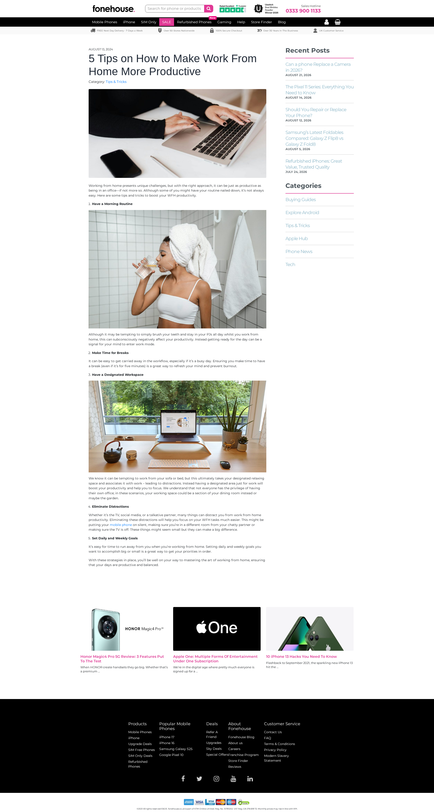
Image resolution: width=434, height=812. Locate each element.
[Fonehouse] (115, 8)
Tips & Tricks (116, 81)
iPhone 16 (167, 743)
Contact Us (273, 732)
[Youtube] (233, 779)
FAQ (267, 738)
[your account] (326, 22)
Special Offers (217, 755)
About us (235, 743)
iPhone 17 (166, 737)
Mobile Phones (104, 22)
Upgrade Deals (140, 744)
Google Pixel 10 (171, 755)
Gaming (224, 22)
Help (241, 22)
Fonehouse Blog (241, 737)
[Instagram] (216, 779)
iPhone (129, 22)
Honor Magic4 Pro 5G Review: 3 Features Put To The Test (122, 658)
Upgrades (213, 743)
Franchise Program (243, 755)
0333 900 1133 (303, 10)
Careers (234, 749)
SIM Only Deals (140, 756)
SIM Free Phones (141, 750)
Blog (282, 22)
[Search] (208, 9)
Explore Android (302, 212)
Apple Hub (296, 238)
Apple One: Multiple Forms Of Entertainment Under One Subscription (215, 658)
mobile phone (121, 525)
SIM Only (148, 22)
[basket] (338, 22)
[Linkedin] (250, 779)
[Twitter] (199, 779)
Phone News (298, 251)
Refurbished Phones (194, 22)
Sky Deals (214, 749)
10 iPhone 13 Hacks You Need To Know (301, 656)
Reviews (234, 767)
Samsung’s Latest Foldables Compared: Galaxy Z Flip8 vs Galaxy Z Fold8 (314, 138)
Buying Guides (300, 199)
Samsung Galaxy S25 (176, 749)
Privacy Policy (275, 750)
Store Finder (261, 22)
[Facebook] (183, 779)
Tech (290, 264)
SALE (166, 22)
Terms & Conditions (279, 744)
